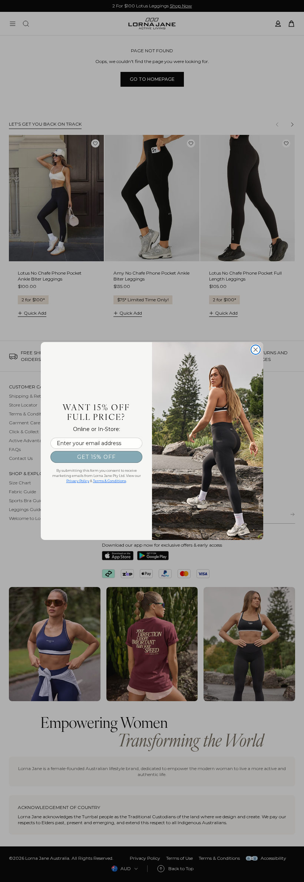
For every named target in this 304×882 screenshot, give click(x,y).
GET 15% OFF (96, 457)
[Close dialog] (255, 349)
